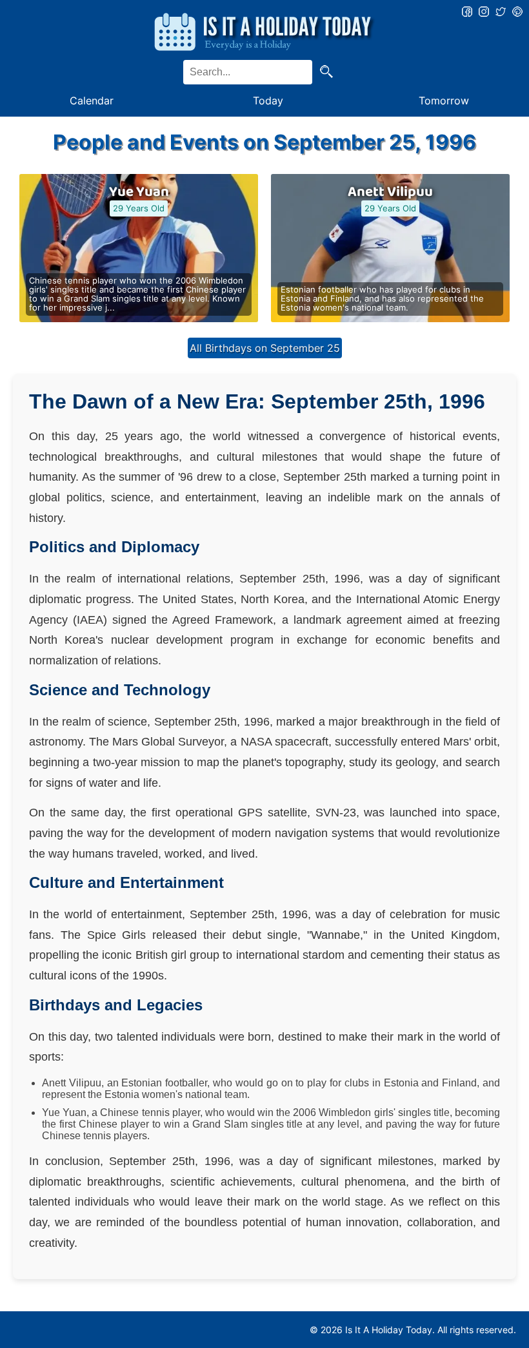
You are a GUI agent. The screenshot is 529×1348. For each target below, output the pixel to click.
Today (268, 100)
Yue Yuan (139, 192)
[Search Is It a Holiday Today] (326, 72)
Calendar (92, 100)
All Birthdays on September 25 (265, 348)
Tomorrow (444, 100)
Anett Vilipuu (390, 192)
